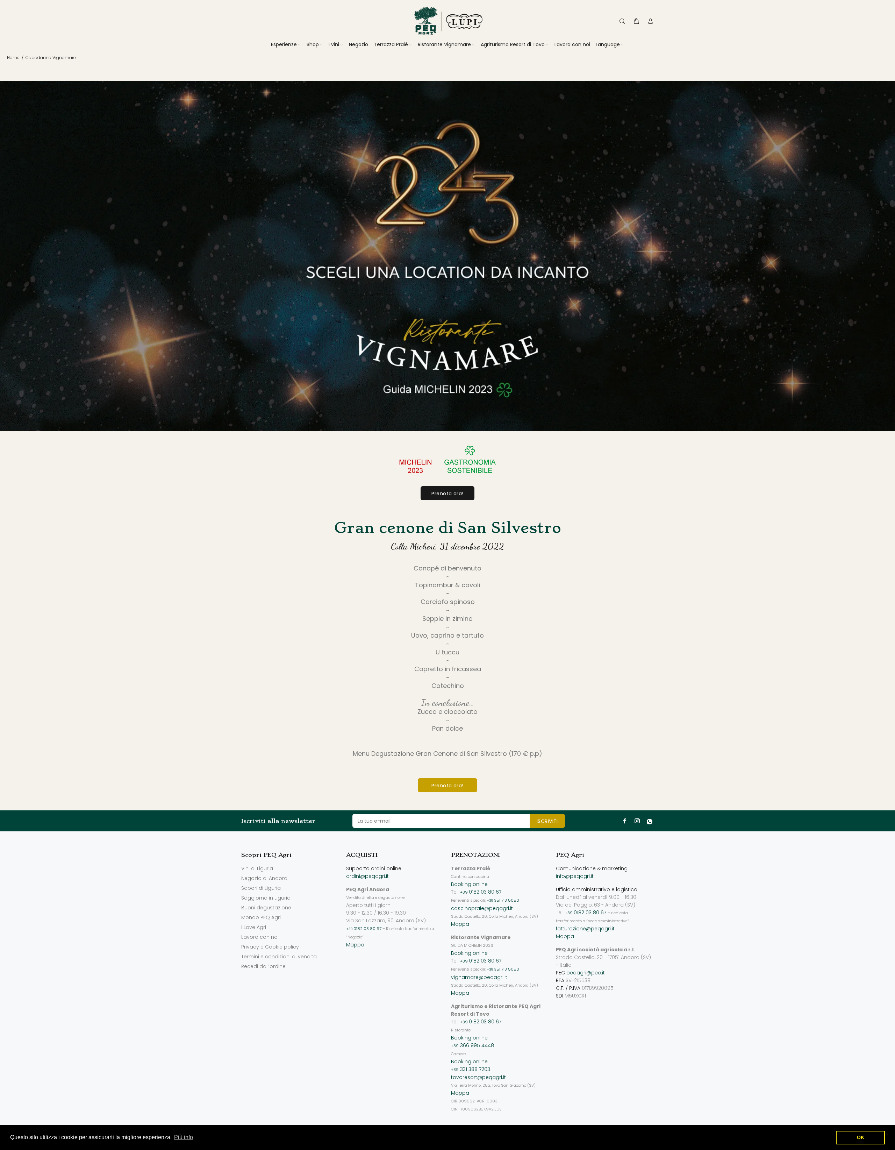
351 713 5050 (503, 900)
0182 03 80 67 (363, 928)
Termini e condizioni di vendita (279, 956)
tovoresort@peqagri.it (478, 1077)
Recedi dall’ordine (263, 966)
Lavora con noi (260, 937)
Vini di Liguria (257, 868)
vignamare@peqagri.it (479, 977)
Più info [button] (183, 1137)
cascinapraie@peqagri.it (482, 908)
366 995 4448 (472, 1045)
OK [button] (860, 1137)
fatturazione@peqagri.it (585, 928)
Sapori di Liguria (261, 888)
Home (13, 58)
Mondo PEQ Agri (261, 917)
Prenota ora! (447, 493)
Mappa (355, 944)
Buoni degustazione (266, 907)
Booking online (469, 884)
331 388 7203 (470, 1069)
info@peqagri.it (575, 876)
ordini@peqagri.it (367, 876)
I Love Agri (253, 927)
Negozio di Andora (264, 878)
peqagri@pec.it (585, 972)
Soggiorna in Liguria (266, 897)
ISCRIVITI (547, 821)
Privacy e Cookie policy (270, 946)
